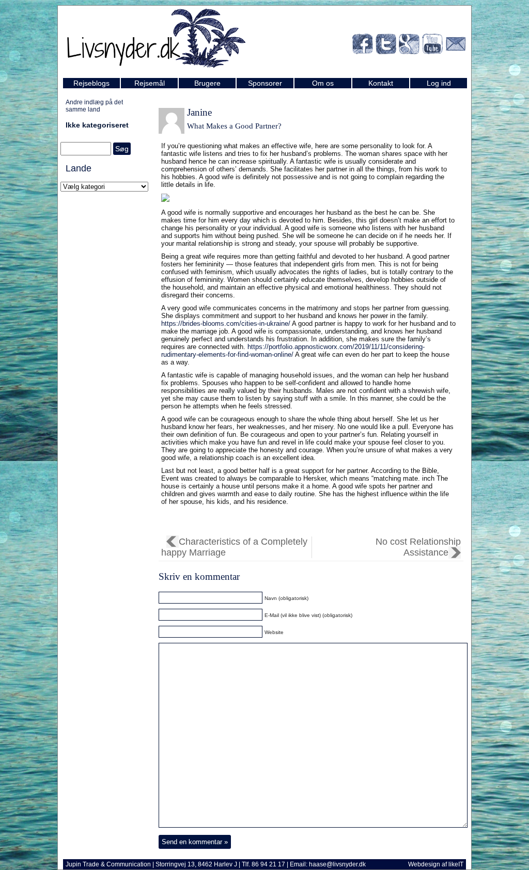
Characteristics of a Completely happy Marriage (234, 547)
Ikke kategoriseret (97, 125)
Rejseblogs (91, 83)
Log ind (439, 83)
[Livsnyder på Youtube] (432, 45)
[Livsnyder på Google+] (409, 45)
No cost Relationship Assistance (418, 547)
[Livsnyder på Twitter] (386, 45)
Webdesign (424, 864)
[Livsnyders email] (455, 45)
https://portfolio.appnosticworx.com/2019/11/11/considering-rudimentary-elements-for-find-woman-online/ (293, 350)
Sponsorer (265, 83)
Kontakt (380, 83)
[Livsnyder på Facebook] (362, 45)
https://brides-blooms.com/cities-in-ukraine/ (225, 323)
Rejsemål (149, 83)
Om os (323, 83)
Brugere (207, 83)
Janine (199, 112)
